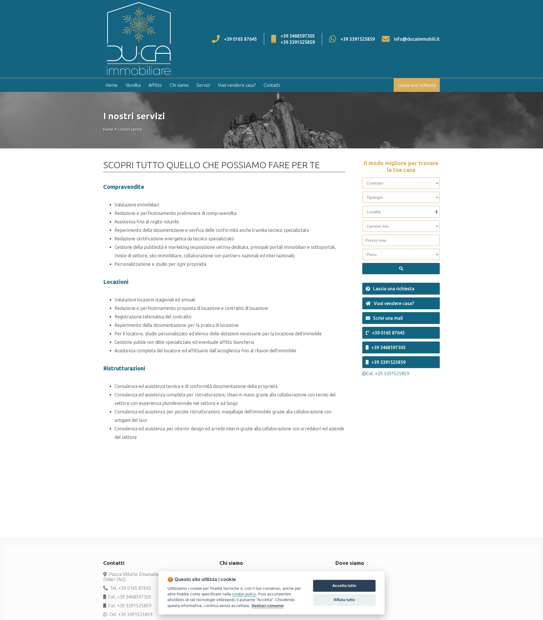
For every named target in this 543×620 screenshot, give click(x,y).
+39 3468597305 (298, 35)
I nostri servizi (130, 129)
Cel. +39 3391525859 (129, 605)
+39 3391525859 (298, 42)
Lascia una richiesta (417, 85)
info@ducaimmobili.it (417, 39)
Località (374, 211)
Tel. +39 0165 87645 (130, 588)
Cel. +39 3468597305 (129, 596)
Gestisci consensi (267, 605)
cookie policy (244, 594)
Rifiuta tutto (344, 599)
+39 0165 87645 (240, 39)
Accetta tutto (344, 585)
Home (108, 129)
